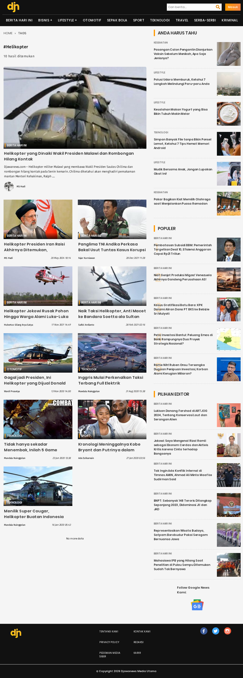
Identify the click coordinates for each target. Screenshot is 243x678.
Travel (182, 20)
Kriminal (230, 20)
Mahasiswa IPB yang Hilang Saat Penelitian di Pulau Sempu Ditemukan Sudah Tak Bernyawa (182, 564)
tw (215, 635)
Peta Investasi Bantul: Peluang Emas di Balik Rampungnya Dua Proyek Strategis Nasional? (183, 339)
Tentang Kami (108, 631)
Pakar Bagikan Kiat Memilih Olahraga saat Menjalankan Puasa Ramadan (182, 201)
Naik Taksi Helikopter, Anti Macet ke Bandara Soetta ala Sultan (112, 313)
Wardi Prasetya (12, 391)
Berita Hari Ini (19, 20)
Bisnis (43, 20)
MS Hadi (21, 186)
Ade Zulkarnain (86, 458)
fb (203, 635)
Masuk (233, 7)
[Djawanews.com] (13, 7)
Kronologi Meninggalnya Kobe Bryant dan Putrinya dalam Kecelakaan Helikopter (109, 450)
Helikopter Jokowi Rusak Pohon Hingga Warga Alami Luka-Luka (36, 313)
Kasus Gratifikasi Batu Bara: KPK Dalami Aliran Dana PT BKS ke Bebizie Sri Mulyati (182, 309)
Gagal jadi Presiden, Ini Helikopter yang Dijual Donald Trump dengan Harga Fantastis (36, 383)
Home (8, 33)
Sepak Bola (117, 20)
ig (227, 635)
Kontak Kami (142, 631)
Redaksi (139, 642)
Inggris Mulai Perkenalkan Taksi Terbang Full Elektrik (110, 380)
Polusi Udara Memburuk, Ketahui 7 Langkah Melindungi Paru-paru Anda (182, 81)
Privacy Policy (109, 642)
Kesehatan (161, 42)
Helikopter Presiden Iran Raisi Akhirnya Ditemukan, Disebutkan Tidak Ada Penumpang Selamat (34, 252)
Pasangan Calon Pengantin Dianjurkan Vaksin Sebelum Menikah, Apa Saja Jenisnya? (183, 54)
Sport (139, 20)
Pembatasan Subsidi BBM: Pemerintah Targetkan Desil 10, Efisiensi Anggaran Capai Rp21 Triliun (183, 249)
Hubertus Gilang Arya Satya (18, 324)
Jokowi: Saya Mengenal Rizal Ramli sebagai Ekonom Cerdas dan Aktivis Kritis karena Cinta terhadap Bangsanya (181, 447)
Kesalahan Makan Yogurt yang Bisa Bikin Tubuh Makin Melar (181, 111)
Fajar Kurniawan (86, 258)
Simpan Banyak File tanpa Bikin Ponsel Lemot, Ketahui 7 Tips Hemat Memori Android (182, 143)
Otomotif (92, 20)
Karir (137, 653)
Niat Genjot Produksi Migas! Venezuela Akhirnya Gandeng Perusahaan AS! (183, 277)
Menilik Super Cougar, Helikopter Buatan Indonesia (34, 513)
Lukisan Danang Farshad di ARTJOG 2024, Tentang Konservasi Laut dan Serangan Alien (180, 415)
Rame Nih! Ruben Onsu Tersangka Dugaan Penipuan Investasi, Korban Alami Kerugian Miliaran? (181, 369)
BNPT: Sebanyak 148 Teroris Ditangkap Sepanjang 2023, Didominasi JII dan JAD (183, 505)
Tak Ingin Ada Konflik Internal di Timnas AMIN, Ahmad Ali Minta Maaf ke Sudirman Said (183, 475)
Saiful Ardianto (86, 324)
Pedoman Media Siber (110, 654)
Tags (22, 33)
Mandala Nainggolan (89, 391)
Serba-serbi (205, 20)
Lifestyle (66, 20)
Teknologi (160, 20)
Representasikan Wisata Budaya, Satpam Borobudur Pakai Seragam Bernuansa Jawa (181, 535)
